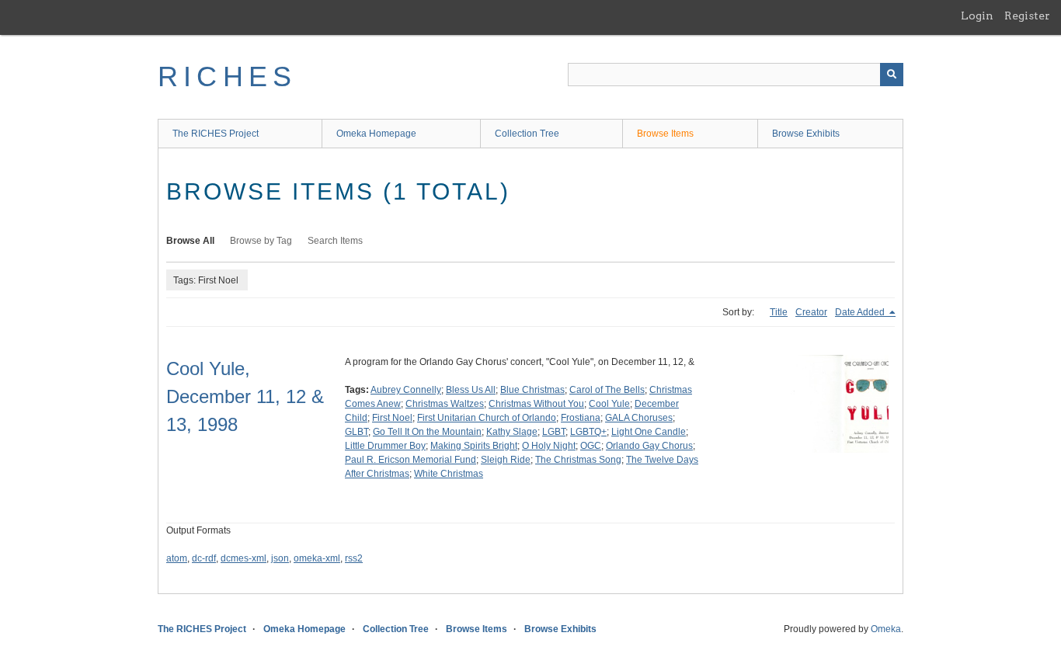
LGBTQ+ (588, 431)
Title (779, 312)
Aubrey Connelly (405, 389)
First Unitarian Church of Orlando (486, 417)
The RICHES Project (215, 133)
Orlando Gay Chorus (649, 445)
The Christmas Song (578, 459)
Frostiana (580, 417)
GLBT (356, 431)
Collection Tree (527, 133)
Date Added (861, 312)
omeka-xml (317, 558)
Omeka (886, 629)
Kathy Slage (511, 431)
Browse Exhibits (806, 133)
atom (176, 558)
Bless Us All (471, 389)
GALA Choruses (639, 417)
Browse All (190, 240)
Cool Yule (609, 403)
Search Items (335, 240)
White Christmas (448, 473)
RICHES (227, 76)
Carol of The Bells (607, 389)
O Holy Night (549, 445)
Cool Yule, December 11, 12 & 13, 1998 (245, 396)
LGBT (553, 431)
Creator (811, 312)
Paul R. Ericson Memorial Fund (410, 459)
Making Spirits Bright (473, 445)
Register (1027, 15)
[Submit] (891, 74)
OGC (590, 445)
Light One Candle (648, 431)
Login (977, 15)
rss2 (354, 558)
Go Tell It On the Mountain (427, 431)
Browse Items (665, 133)
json (280, 558)
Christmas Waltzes (444, 403)
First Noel (392, 417)
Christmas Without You (536, 403)
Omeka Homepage (376, 133)
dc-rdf (204, 558)
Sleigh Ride (505, 459)
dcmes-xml (243, 558)
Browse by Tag (261, 240)
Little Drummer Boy (385, 445)
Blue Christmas (532, 389)
